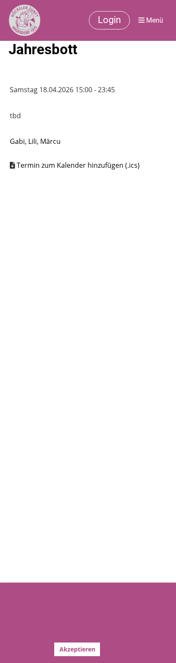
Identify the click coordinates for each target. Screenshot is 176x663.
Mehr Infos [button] (99, 630)
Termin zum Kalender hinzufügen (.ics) (78, 165)
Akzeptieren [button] (77, 649)
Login (109, 20)
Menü (153, 20)
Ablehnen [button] (31, 649)
